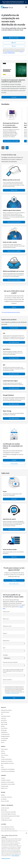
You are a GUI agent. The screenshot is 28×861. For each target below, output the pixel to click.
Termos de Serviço (10, 51)
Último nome (6, 618)
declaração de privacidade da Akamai (12, 693)
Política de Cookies (11, 52)
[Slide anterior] (3, 147)
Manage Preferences (6, 858)
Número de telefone (7, 679)
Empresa (5, 633)
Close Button (26, 2)
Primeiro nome (6, 611)
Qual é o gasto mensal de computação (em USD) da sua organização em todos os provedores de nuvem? (14, 671)
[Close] (26, 833)
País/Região (5, 655)
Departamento (6, 640)
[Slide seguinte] (7, 147)
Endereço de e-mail (7, 626)
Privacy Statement (15, 855)
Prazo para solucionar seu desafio (10, 662)
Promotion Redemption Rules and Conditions (11, 312)
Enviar (14, 697)
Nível (4, 647)
